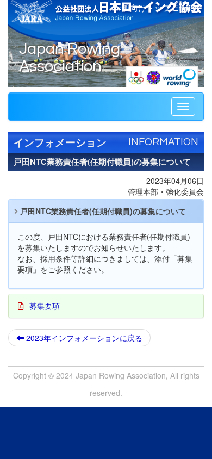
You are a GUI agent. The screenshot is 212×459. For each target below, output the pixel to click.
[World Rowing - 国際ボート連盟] (179, 76)
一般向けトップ (142, 7)
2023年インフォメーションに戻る (83, 337)
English (185, 7)
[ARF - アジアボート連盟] (154, 76)
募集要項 (44, 305)
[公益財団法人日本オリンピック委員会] (137, 76)
